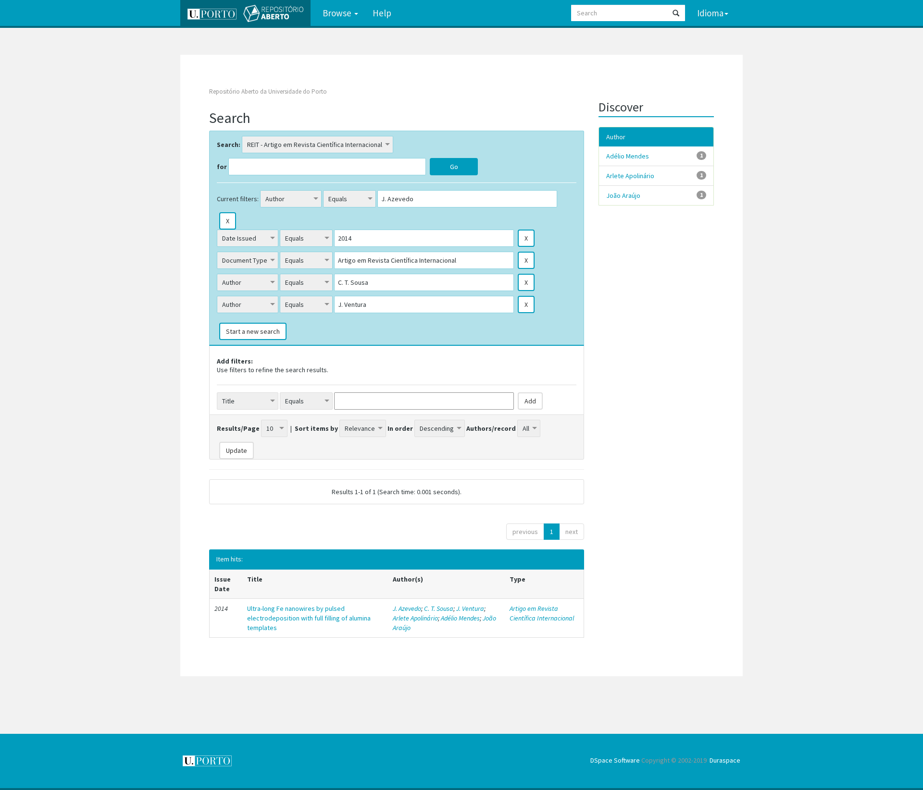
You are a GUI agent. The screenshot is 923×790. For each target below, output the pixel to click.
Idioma (710, 13)
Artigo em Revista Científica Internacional (542, 613)
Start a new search (253, 331)
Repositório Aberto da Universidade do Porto (268, 91)
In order (400, 428)
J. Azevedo (407, 608)
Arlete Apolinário (415, 618)
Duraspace (725, 760)
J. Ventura (470, 608)
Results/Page (238, 428)
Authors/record (491, 428)
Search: (228, 144)
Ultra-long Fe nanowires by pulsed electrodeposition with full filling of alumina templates (309, 618)
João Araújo (623, 195)
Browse (338, 13)
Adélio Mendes (460, 618)
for (222, 166)
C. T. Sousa (438, 608)
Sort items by (316, 428)
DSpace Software (615, 760)
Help (382, 13)
